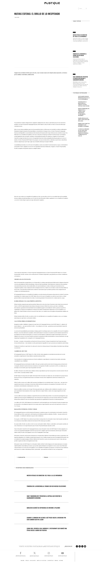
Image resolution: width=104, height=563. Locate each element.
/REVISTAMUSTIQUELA (20, 555)
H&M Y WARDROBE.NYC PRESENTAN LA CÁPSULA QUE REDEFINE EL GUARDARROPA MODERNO (44, 497)
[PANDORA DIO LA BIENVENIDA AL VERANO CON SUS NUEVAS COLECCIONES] (20, 486)
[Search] (86, 8)
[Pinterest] (22, 461)
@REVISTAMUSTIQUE (34, 555)
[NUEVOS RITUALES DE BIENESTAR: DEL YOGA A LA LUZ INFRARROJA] (20, 475)
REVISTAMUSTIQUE (49, 555)
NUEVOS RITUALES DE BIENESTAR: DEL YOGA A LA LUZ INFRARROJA (44, 475)
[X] (19, 461)
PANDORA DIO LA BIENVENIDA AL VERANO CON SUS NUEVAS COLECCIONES (46, 486)
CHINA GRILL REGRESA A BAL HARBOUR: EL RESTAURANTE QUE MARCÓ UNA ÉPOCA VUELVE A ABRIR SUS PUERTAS (47, 529)
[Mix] (24, 461)
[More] (27, 461)
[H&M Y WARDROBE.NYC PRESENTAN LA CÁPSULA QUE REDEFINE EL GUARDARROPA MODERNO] (20, 497)
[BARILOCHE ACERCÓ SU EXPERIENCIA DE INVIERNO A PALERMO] (20, 507)
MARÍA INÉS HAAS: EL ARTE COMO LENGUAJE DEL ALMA (83, 120)
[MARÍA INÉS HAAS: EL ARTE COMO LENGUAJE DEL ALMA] (74, 120)
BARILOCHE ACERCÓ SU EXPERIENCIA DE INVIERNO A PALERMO (43, 508)
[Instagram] (80, 546)
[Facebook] (17, 461)
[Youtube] (85, 546)
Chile (74, 74)
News (74, 32)
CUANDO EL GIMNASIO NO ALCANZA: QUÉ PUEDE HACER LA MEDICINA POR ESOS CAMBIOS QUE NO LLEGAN (46, 519)
